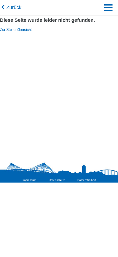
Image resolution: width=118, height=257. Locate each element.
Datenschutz (57, 179)
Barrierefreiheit (86, 179)
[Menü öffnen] (108, 9)
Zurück (13, 7)
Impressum (29, 179)
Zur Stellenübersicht (16, 30)
